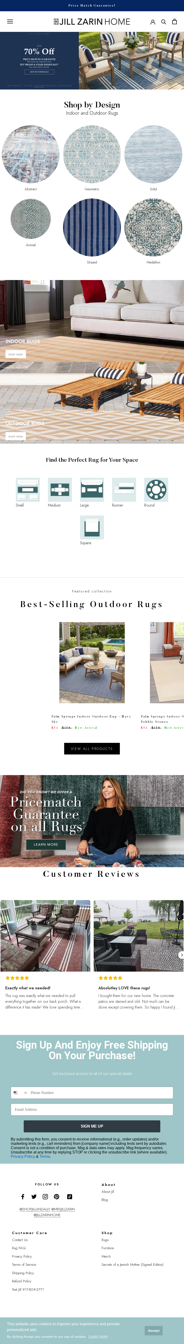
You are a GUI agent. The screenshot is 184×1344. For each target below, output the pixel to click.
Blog (105, 1199)
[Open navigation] (10, 21)
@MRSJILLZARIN (63, 1209)
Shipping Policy (23, 1273)
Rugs (105, 1239)
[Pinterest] (56, 1196)
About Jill (108, 1191)
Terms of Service (24, 1264)
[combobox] (19, 1093)
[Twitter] (34, 1196)
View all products (92, 748)
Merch (106, 1256)
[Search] (163, 21)
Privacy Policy (23, 1156)
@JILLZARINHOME (47, 1215)
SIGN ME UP (92, 1126)
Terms (45, 1156)
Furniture (108, 1248)
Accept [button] (154, 1330)
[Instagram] (45, 1196)
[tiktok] (69, 1196)
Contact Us (20, 1239)
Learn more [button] (98, 1336)
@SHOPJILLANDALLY (35, 1209)
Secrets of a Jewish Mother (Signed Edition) (132, 1264)
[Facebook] (22, 1196)
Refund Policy (21, 1281)
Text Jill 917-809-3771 (28, 1289)
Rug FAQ (19, 1248)
